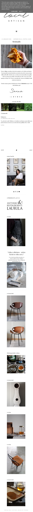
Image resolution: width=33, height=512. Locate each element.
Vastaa (2, 125)
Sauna (29, 39)
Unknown (3, 117)
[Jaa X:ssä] (13, 96)
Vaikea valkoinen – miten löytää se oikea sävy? (16, 253)
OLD (30, 150)
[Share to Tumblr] (19, 96)
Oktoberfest (23, 83)
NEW (2, 150)
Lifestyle (25, 39)
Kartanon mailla (17, 39)
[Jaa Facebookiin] (15, 96)
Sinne (6, 71)
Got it (20, 11)
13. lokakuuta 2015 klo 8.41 (8, 118)
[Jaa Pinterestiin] (17, 96)
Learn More (14, 11)
